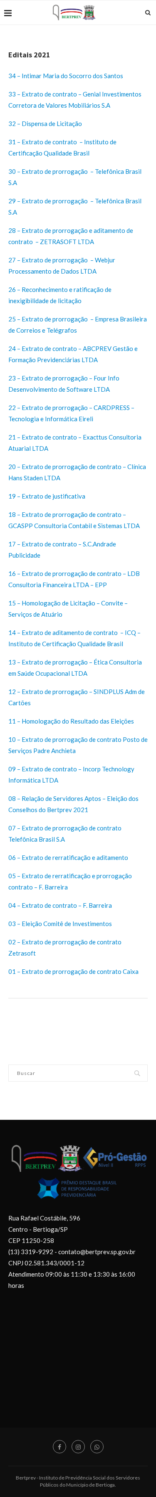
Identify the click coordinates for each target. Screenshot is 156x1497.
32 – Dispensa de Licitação (45, 123)
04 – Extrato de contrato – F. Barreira (60, 905)
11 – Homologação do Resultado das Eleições (71, 721)
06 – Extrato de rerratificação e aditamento (68, 857)
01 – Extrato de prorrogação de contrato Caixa (73, 971)
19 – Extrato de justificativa (46, 496)
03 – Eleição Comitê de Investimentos (60, 923)
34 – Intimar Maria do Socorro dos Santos (65, 75)
